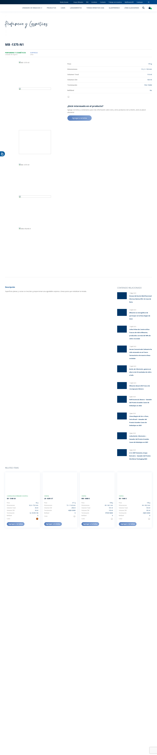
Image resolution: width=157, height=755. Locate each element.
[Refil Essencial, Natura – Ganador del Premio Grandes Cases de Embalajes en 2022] (122, 399)
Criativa (46, 496)
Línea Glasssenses (131, 8)
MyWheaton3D (129, 2)
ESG (87, 2)
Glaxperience (114, 8)
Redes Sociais (64, 2)
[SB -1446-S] (134, 482)
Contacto (103, 2)
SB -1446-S (123, 498)
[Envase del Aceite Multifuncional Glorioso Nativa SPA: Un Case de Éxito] (122, 295)
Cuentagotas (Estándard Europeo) (17, 496)
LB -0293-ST (48, 498)
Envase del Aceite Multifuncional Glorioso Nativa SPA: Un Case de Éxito (140, 299)
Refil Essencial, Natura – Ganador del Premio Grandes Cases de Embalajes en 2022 (140, 403)
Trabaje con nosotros (115, 2)
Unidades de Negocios (31, 8)
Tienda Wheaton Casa (95, 8)
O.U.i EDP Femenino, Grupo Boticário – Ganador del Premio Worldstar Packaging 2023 (140, 456)
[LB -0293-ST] (60, 482)
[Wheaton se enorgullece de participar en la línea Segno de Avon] (122, 312)
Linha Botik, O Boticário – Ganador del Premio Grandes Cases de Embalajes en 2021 (139, 439)
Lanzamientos (76, 8)
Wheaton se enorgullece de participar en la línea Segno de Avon (139, 316)
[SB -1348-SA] (22, 482)
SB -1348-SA (11, 498)
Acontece (94, 2)
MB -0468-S (85, 498)
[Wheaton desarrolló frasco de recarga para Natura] (122, 385)
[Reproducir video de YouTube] (35, 147)
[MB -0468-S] (97, 482)
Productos (51, 8)
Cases (63, 8)
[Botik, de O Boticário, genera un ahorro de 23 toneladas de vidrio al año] (122, 368)
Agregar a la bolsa (79, 118)
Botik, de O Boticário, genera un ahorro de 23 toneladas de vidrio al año (140, 372)
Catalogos (140, 2)
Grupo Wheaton (78, 2)
